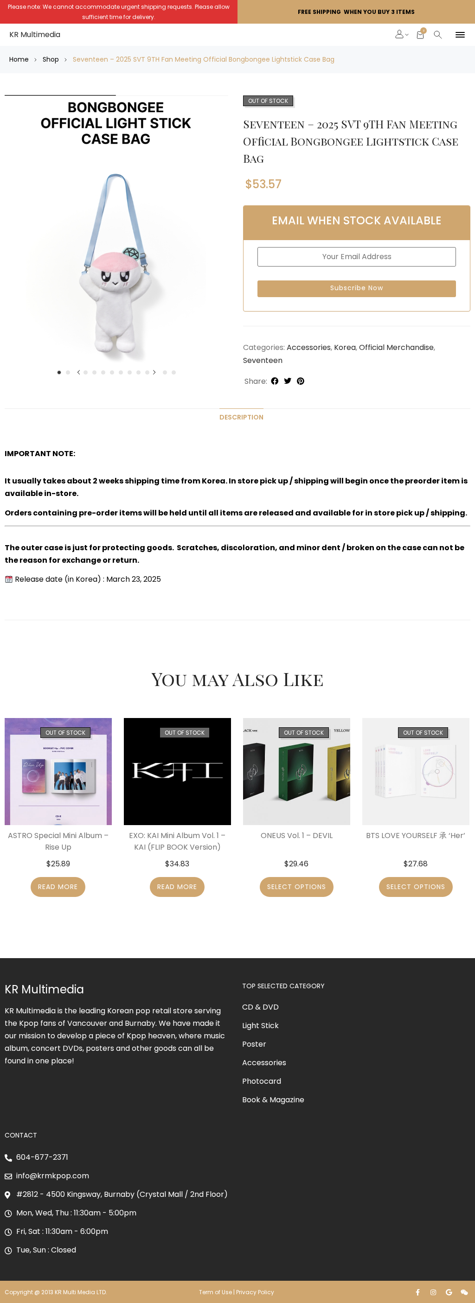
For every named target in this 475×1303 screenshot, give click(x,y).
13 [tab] (165, 372)
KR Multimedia (34, 34)
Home (19, 59)
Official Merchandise (396, 347)
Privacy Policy (256, 1292)
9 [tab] (130, 372)
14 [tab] (174, 372)
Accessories (309, 347)
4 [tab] (85, 372)
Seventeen (262, 360)
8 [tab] (121, 372)
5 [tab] (94, 372)
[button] (400, 35)
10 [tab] (138, 372)
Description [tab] (241, 417)
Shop (51, 59)
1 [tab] (59, 372)
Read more (58, 886)
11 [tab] (147, 372)
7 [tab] (112, 372)
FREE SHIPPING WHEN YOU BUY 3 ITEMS (356, 12)
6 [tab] (103, 372)
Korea (345, 347)
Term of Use (215, 1292)
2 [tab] (68, 372)
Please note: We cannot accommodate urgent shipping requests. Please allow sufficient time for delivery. (119, 12)
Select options (296, 886)
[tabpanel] (116, 229)
